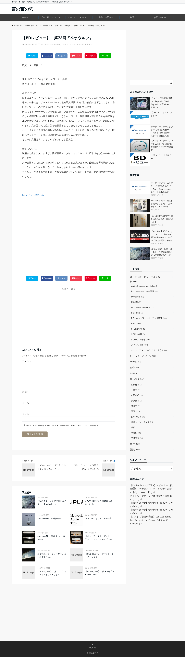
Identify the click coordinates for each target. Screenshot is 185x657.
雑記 (135, 449)
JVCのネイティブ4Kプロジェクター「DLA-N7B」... (51, 502)
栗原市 (135, 406)
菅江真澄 (137, 438)
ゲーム (135, 361)
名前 (25, 391)
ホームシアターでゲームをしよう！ (149, 350)
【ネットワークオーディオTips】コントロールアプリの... (99, 537)
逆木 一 (89, 44)
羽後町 (136, 432)
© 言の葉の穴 (92, 653)
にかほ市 (136, 384)
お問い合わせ (160, 17)
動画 (133, 373)
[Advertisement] (68, 239)
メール (26, 403)
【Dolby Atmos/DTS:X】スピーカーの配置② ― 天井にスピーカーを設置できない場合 (151, 489)
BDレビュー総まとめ (33, 195)
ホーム (25, 17)
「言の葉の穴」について (52, 17)
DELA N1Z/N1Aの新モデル (49, 518)
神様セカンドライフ (142, 422)
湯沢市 (136, 411)
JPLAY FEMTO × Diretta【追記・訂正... (98, 502)
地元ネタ (137, 378)
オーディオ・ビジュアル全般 (72, 44)
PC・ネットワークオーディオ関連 (149, 318)
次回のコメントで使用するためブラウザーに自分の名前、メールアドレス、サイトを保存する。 (63, 425)
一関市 (135, 390)
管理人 (133, 17)
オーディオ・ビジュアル (79, 17)
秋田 (135, 427)
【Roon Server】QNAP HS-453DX (148, 502)
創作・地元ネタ (106, 17)
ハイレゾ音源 (139, 345)
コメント (26, 361)
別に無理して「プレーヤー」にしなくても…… (51, 555)
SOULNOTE (138, 334)
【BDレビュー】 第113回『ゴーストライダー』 (99, 555)
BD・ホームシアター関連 (50, 44)
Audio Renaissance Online (144, 286)
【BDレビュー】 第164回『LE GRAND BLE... (99, 573)
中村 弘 (145, 492)
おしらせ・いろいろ (143, 355)
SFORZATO (138, 329)
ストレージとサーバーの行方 (98, 518)
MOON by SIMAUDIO (142, 307)
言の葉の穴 (23, 9)
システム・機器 (140, 339)
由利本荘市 (138, 416)
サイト (25, 414)
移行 (135, 443)
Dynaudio (137, 296)
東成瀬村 (136, 400)
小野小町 (137, 395)
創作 (134, 367)
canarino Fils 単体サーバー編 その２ (52, 537)
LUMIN (136, 302)
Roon (136, 323)
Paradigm (137, 312)
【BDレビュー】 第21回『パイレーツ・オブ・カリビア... (52, 573)
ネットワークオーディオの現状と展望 (149, 495)
